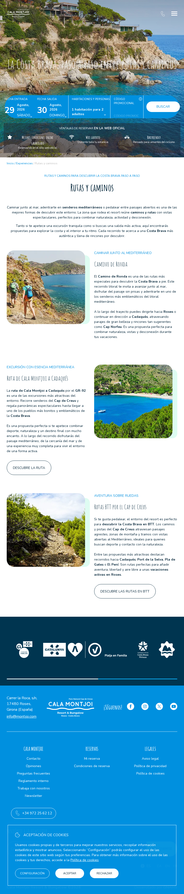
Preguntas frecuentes (33, 773)
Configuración (32, 873)
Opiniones (33, 766)
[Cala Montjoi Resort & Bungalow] (18, 14)
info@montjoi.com (21, 716)
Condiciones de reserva (92, 766)
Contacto (33, 758)
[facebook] (130, 707)
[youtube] (173, 707)
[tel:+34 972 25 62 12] (162, 13)
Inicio (10, 163)
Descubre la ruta (29, 468)
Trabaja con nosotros (33, 788)
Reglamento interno (33, 781)
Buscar (163, 106)
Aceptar (69, 873)
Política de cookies (150, 773)
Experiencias (24, 163)
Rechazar (104, 873)
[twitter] (159, 707)
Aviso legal (150, 758)
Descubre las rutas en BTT (125, 591)
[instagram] (145, 707)
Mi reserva (92, 758)
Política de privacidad (150, 766)
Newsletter (33, 795)
